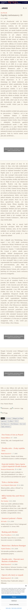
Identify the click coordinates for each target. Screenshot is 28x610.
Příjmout (14, 597)
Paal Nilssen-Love (5, 423)
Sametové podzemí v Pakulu (12, 518)
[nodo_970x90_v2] (14, 2)
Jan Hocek (4, 13)
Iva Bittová (10, 421)
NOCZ (16, 421)
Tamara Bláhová (5, 437)
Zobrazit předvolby (14, 604)
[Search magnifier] (24, 8)
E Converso (8, 418)
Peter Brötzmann (14, 423)
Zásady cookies (8, 608)
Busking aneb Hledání (10, 532)
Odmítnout (14, 600)
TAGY (2, 418)
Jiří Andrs (4, 521)
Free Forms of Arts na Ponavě (12, 435)
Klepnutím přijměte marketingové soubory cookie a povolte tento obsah (14, 149)
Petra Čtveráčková (6, 535)
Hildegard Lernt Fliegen (18, 418)
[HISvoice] (4, 8)
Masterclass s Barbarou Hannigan (14, 546)
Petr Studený (4, 501)
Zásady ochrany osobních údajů (16, 608)
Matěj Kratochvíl (6, 453)
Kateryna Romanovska (7, 469)
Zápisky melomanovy (6, 426)
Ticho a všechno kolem (10, 482)
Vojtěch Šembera (6, 548)
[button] (26, 585)
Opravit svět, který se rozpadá (12, 575)
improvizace (3, 421)
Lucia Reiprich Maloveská (8, 485)
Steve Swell (22, 423)
